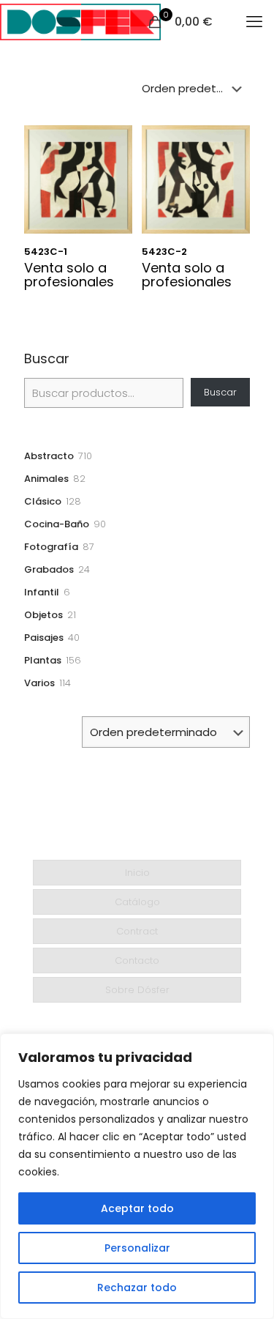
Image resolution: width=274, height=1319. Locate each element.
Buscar (46, 359)
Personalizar (137, 1248)
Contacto (137, 960)
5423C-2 (164, 252)
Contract (137, 931)
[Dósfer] (80, 22)
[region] (137, 1176)
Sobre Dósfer (137, 990)
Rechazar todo (137, 1287)
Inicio (137, 873)
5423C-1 (45, 252)
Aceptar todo (137, 1208)
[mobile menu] (254, 22)
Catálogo (137, 902)
